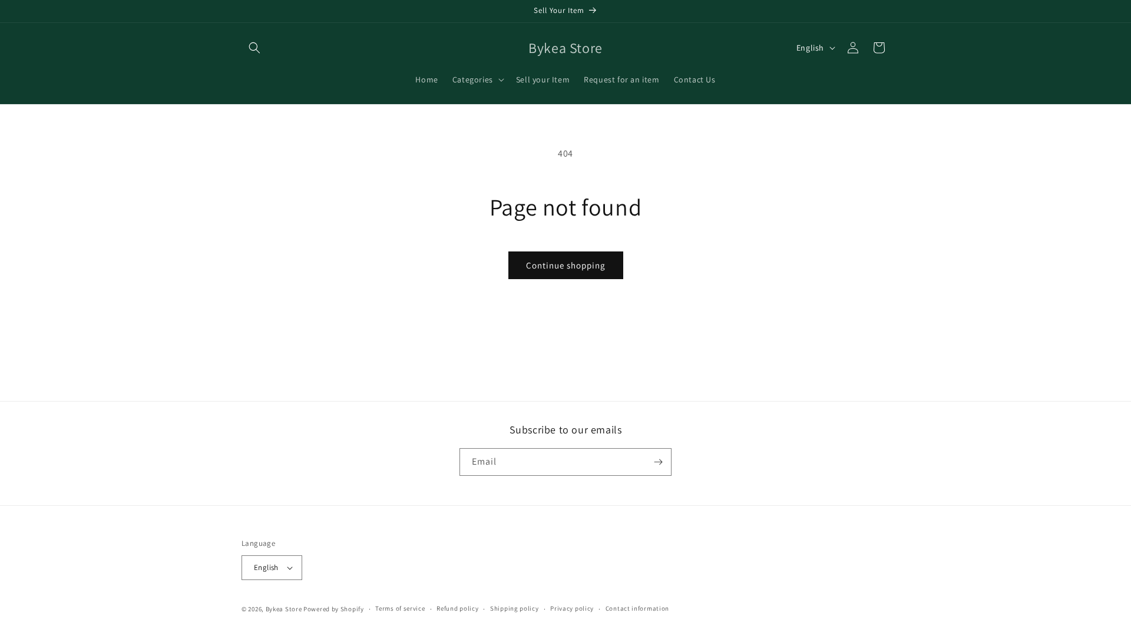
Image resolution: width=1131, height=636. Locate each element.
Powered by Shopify (333, 609)
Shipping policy (514, 608)
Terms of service (400, 608)
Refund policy (457, 608)
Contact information (637, 608)
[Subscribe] (658, 462)
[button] (254, 48)
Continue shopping (566, 265)
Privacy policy (572, 608)
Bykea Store (284, 609)
